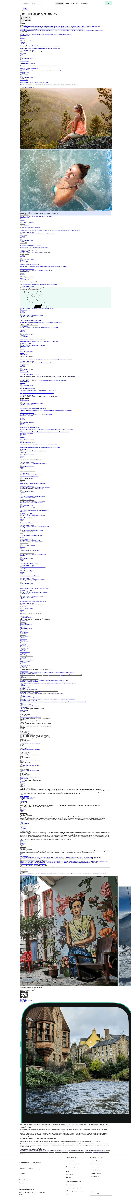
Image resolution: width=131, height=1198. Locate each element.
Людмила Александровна (27, 798)
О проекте (22, 1186)
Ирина (22, 844)
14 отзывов (23, 336)
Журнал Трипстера (24, 1180)
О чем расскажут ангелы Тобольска (30, 743)
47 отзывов (23, 61)
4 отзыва (22, 243)
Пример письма (59, 866)
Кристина (22, 826)
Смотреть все (24, 620)
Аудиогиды (74, 3)
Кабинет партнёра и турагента (75, 1191)
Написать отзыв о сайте (95, 1192)
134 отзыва (23, 372)
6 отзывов (23, 405)
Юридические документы (26, 1189)
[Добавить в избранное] (21, 57)
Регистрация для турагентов (74, 1188)
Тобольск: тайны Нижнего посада (29, 754)
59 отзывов (23, 801)
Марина (22, 810)
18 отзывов (23, 80)
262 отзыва (23, 225)
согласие (42, 873)
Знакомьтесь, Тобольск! (26, 734)
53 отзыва (23, 317)
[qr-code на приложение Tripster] (38, 1168)
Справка (68, 1194)
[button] (108, 3)
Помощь (68, 1177)
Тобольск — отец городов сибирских (30, 717)
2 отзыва (22, 43)
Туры (67, 3)
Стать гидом (69, 1174)
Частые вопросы (70, 1161)
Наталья (22, 783)
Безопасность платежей (73, 1164)
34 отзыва (23, 354)
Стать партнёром (71, 1185)
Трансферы (84, 3)
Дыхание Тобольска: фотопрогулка (29, 760)
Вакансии (21, 1183)
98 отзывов (23, 424)
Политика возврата (71, 1167)
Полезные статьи (25, 856)
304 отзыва (23, 279)
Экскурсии (22, 1173)
